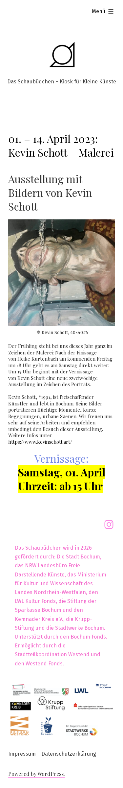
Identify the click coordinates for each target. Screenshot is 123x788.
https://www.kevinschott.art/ (40, 441)
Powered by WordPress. (36, 773)
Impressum (22, 754)
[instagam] (109, 524)
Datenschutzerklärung (68, 754)
